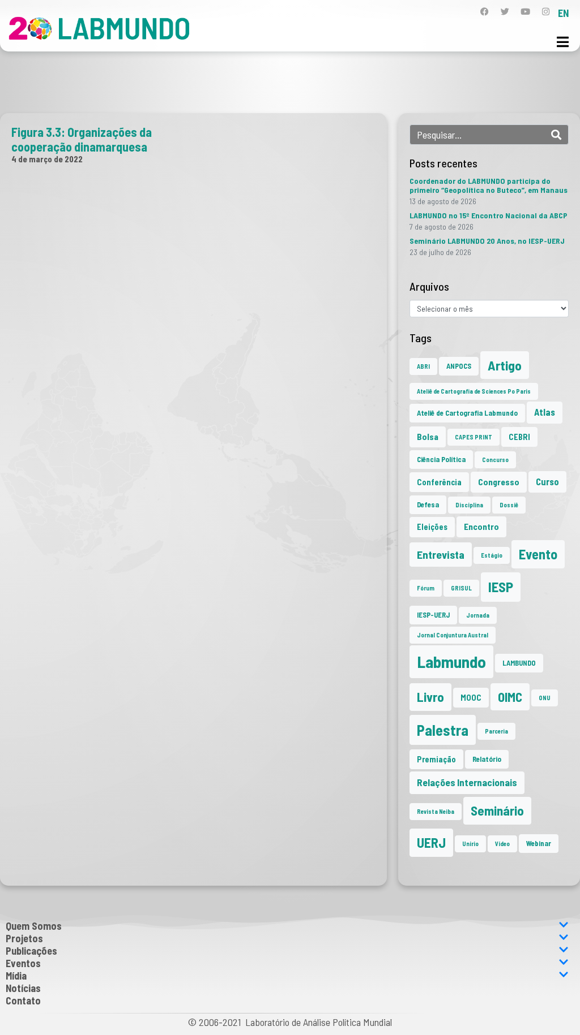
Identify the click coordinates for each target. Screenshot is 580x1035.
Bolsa (427, 437)
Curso (547, 481)
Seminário (497, 810)
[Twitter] (505, 12)
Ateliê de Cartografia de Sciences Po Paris (474, 391)
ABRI (423, 366)
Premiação (436, 759)
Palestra (442, 730)
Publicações (31, 951)
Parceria (496, 731)
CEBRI (519, 437)
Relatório (486, 759)
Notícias (23, 988)
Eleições (432, 527)
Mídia (16, 975)
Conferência (439, 482)
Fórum (425, 588)
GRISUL (461, 588)
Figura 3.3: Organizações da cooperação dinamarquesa (81, 139)
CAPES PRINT (473, 437)
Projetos (24, 938)
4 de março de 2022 (47, 159)
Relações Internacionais (467, 782)
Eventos (23, 963)
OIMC (510, 697)
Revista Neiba (435, 811)
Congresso (498, 482)
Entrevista (440, 554)
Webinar (538, 843)
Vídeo (502, 843)
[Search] (556, 134)
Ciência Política (441, 459)
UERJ (431, 842)
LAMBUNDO (519, 662)
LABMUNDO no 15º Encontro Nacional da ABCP (489, 215)
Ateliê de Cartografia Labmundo (467, 412)
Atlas (544, 412)
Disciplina (469, 504)
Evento (538, 554)
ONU (545, 697)
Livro (430, 697)
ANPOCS (458, 365)
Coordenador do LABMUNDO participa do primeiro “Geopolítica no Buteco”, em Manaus (489, 185)
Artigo (505, 365)
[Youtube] (525, 12)
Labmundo (451, 661)
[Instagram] (546, 12)
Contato (23, 1000)
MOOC (470, 697)
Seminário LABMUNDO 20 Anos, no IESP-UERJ (487, 240)
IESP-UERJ (433, 614)
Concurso (495, 459)
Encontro (481, 526)
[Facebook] (485, 12)
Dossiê (509, 504)
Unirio (470, 843)
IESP (500, 586)
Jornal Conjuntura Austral (452, 635)
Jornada (477, 615)
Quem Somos (34, 926)
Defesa (428, 504)
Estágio (491, 555)
